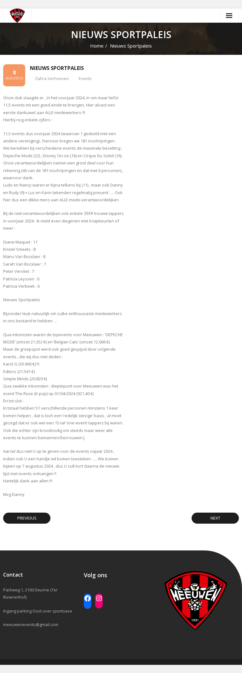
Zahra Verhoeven (52, 78)
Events (85, 78)
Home (97, 46)
